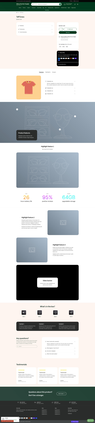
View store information (64, 39)
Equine (28, 7)
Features (41, 72)
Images (54, 72)
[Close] (18, 418)
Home (20, 7)
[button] (77, 4)
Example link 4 (44, 414)
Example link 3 (44, 412)
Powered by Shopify (27, 421)
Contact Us (70, 413)
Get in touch (61, 393)
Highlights (47, 72)
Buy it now (68, 32)
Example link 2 (44, 411)
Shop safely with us (62, 64)
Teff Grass (21, 12)
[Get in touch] (75, 4)
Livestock (33, 7)
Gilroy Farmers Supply (22, 421)
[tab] (41, 72)
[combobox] (49, 4)
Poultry (24, 7)
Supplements (57, 7)
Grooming (47, 10)
